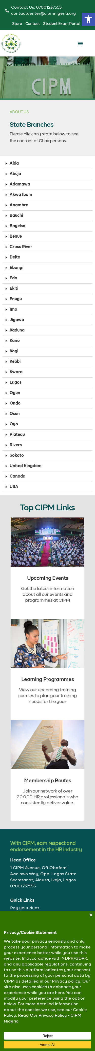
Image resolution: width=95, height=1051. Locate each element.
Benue (16, 237)
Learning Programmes (47, 679)
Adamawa (20, 184)
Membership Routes (47, 780)
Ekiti (14, 289)
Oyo (14, 424)
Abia (14, 164)
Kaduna (17, 330)
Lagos (16, 383)
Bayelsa (17, 226)
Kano (15, 341)
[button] (88, 19)
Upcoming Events (47, 578)
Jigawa (17, 320)
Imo (13, 310)
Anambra (19, 205)
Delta (15, 257)
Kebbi (15, 362)
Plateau (17, 435)
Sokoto (17, 456)
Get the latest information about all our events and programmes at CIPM (47, 594)
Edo (13, 278)
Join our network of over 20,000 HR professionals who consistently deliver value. (47, 797)
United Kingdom (26, 466)
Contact (32, 24)
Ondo (15, 403)
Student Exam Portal (61, 24)
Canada (17, 476)
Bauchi (16, 216)
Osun (15, 414)
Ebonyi (16, 268)
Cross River (21, 247)
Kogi (14, 351)
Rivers (16, 445)
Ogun (15, 393)
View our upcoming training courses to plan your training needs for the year (47, 696)
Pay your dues (24, 908)
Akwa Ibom (21, 195)
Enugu (16, 299)
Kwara (16, 372)
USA (14, 487)
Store (17, 24)
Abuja (15, 174)
